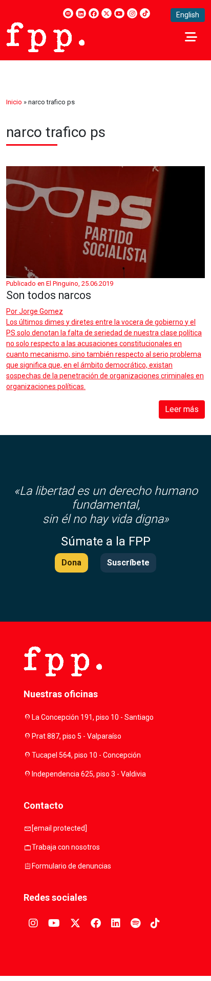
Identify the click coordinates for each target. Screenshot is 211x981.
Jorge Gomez (41, 311)
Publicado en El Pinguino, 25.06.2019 (59, 283)
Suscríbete (128, 562)
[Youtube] (119, 13)
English (187, 15)
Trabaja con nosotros (66, 847)
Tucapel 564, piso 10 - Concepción (86, 755)
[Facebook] (94, 13)
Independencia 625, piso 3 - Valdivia (89, 774)
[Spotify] (68, 13)
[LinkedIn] (81, 13)
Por (34, 311)
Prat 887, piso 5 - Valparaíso (76, 736)
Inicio (14, 102)
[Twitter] (106, 13)
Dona (71, 562)
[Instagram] (132, 13)
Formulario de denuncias (71, 866)
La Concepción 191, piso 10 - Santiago (93, 717)
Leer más (182, 409)
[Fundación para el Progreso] (45, 36)
